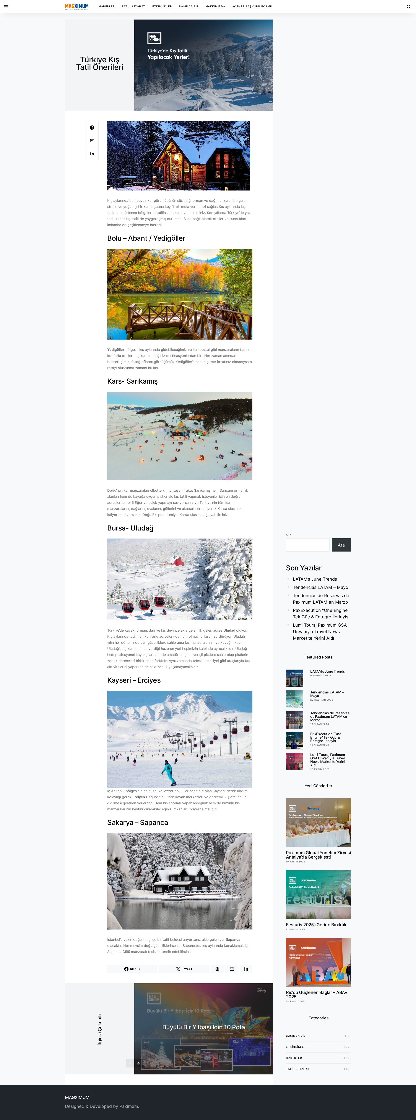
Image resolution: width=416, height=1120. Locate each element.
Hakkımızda (215, 6)
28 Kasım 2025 (320, 769)
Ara (288, 535)
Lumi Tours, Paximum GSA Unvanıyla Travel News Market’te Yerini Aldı (320, 631)
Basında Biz (189, 6)
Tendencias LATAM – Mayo (320, 587)
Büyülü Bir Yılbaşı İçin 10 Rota (203, 1027)
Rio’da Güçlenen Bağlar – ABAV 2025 (317, 994)
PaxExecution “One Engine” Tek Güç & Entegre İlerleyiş (321, 613)
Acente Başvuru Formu (252, 6)
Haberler (107, 6)
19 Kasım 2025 (295, 861)
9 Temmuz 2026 (320, 675)
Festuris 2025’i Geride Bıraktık (316, 924)
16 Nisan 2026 (319, 724)
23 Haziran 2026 (321, 699)
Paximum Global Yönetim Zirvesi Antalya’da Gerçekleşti (318, 855)
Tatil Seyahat (133, 6)
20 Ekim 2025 (295, 1001)
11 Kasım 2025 (295, 929)
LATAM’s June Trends (315, 579)
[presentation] (130, 1063)
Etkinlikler (162, 6)
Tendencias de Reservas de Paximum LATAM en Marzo (321, 599)
